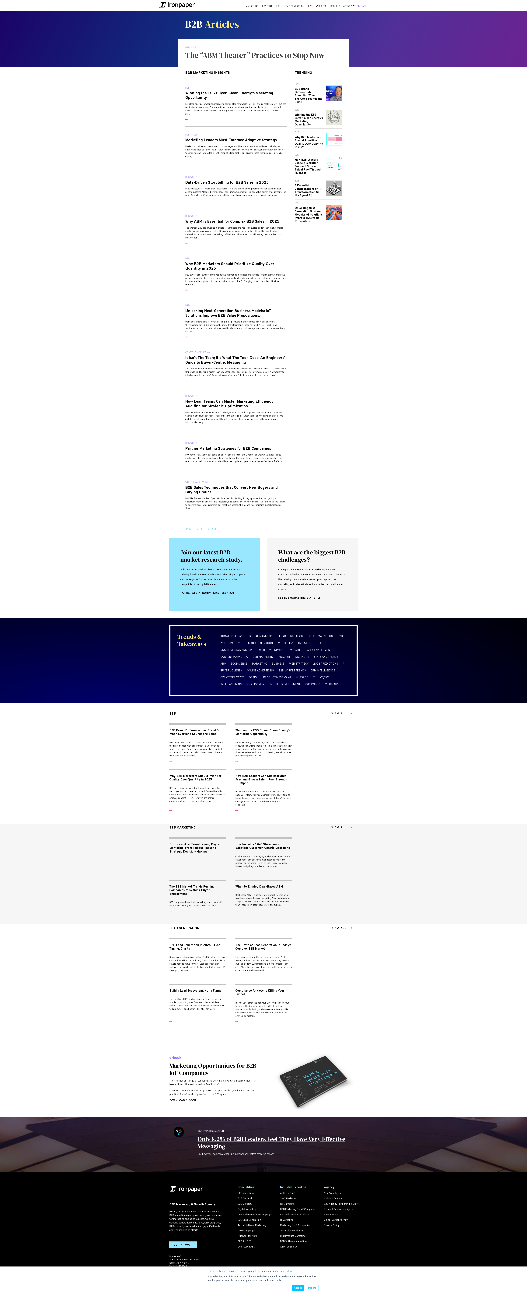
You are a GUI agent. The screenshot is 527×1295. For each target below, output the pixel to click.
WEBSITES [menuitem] (321, 6)
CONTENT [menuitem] (267, 6)
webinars (332, 684)
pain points (313, 684)
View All (339, 713)
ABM (223, 664)
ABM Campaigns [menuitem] (247, 1230)
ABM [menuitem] (278, 6)
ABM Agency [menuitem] (331, 1214)
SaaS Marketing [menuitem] (288, 1198)
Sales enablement (196, 482)
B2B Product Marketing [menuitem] (293, 1236)
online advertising (260, 671)
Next (214, 528)
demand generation (259, 643)
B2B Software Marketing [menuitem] (293, 1241)
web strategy (230, 643)
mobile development (285, 684)
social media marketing (237, 650)
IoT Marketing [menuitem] (287, 1204)
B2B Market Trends (292, 671)
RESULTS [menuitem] (335, 6)
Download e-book (182, 1100)
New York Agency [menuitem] (333, 1193)
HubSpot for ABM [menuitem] (247, 1236)
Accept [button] (298, 1288)
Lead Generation (291, 636)
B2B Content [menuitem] (245, 1198)
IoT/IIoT (324, 677)
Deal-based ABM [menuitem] (246, 1246)
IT (314, 677)
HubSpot (302, 677)
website (295, 650)
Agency (347, 6)
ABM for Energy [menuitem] (288, 1246)
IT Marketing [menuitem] (287, 1220)
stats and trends (326, 657)
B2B (187, 87)
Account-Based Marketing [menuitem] (252, 1225)
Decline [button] (312, 1288)
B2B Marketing (263, 657)
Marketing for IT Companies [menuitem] (295, 1225)
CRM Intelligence (323, 671)
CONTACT (361, 6)
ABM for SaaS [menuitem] (287, 1193)
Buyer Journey (231, 671)
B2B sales (191, 47)
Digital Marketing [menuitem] (247, 1209)
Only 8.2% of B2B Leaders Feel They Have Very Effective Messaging (271, 1142)
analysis (284, 657)
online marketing (320, 636)
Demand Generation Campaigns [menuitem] (255, 1214)
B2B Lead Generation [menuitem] (249, 1220)
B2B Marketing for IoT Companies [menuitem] (298, 1209)
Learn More (286, 1271)
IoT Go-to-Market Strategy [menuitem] (294, 1214)
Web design (285, 643)
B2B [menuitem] (310, 6)
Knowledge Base (232, 636)
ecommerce (239, 664)
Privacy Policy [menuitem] (331, 1225)
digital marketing (261, 636)
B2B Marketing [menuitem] (246, 1193)
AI (344, 664)
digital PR (302, 657)
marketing (259, 664)
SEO (319, 643)
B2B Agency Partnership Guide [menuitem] (341, 1204)
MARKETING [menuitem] (252, 6)
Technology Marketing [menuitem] (292, 1230)
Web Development (272, 650)
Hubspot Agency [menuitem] (333, 1198)
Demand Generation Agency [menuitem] (339, 1209)
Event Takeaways (232, 677)
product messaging (277, 677)
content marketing (197, 352)
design (254, 677)
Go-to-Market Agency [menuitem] (336, 1220)
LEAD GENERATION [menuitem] (294, 6)
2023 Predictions (325, 664)
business (278, 664)
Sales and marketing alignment (243, 684)
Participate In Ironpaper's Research (207, 593)
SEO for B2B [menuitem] (244, 1241)
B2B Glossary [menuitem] (245, 1204)
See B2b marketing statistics (299, 598)
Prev (188, 528)
